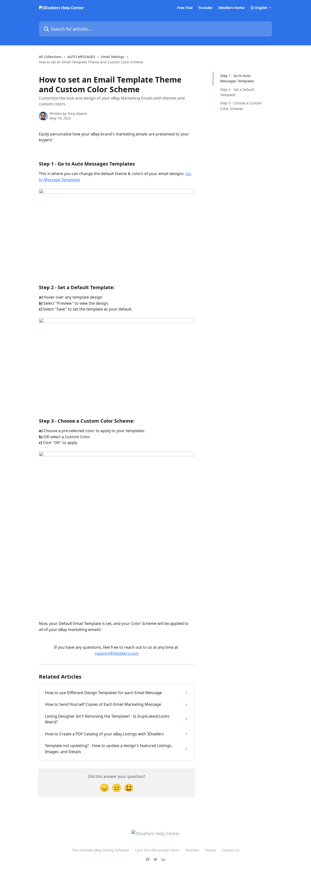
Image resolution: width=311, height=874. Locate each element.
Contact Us (230, 850)
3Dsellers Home (231, 7)
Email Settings (112, 56)
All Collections (50, 56)
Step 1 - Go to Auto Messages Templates (237, 78)
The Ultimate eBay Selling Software (100, 850)
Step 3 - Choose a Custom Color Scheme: (241, 106)
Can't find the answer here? (157, 850)
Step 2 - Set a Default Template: (237, 92)
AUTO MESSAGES (81, 56)
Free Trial (184, 7)
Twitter (210, 850)
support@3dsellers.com (116, 653)
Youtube (205, 7)
